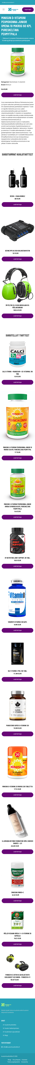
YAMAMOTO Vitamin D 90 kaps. (17, 622)
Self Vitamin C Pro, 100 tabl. (17, 671)
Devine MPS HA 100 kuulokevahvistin (17, 251)
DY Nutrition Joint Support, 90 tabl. (17, 558)
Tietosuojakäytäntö (13, 1062)
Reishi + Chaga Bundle (17, 196)
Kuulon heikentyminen (12, 1028)
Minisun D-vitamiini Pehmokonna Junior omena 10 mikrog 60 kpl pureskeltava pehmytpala (17, 506)
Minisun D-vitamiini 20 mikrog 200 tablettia (17, 786)
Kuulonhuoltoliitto (10, 1025)
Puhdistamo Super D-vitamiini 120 (17, 725)
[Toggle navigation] (3, 9)
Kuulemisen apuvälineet (12, 1032)
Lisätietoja (17, 95)
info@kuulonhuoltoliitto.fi (8, 2)
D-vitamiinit (21, 82)
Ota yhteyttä (16, 1060)
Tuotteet (28, 9)
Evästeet (24, 1060)
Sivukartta (24, 1062)
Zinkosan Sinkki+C (17, 892)
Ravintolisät (13, 82)
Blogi (6, 1035)
